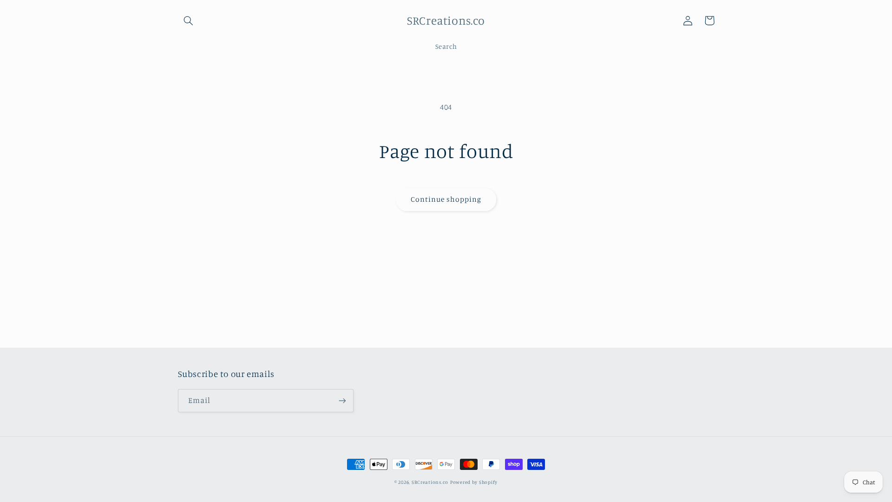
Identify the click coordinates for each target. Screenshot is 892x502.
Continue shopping (446, 199)
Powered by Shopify (474, 482)
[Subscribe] (342, 400)
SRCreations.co (430, 482)
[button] (188, 20)
